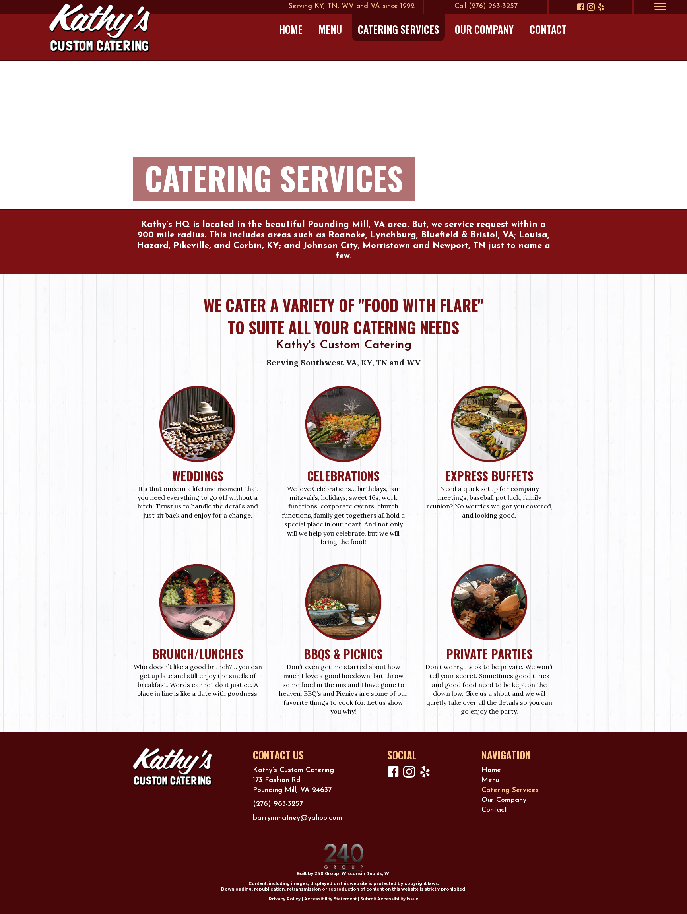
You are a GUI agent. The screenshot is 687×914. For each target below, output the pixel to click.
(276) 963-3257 (278, 804)
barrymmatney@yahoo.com (297, 818)
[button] (581, 7)
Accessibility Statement (330, 899)
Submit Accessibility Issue (389, 899)
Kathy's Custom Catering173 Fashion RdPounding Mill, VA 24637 (293, 780)
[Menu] (660, 7)
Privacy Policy (285, 899)
